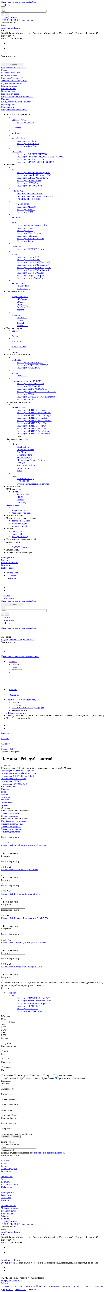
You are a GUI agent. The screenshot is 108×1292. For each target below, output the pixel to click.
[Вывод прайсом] (5, 834)
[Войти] (2, 648)
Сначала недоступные (11, 829)
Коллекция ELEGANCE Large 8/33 (33, 1003)
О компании (7, 1176)
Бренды (4, 1166)
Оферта (4, 1283)
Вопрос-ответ (7, 1213)
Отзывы (4, 1179)
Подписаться (7, 1150)
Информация (7, 1187)
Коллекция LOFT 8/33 (27, 1008)
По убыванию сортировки (13, 821)
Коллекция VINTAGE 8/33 (29, 1011)
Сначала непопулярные (12, 824)
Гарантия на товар (10, 1211)
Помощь (5, 1200)
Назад (16, 664)
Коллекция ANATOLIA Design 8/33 (33, 998)
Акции (4, 1163)
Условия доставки (9, 1208)
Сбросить (15, 1137)
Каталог (5, 1160)
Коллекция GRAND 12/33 (29, 1006)
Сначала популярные (11, 826)
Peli (13, 995)
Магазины (11, 578)
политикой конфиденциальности (46, 1153)
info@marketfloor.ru (10, 28)
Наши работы (12, 572)
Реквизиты (11, 575)
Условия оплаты (8, 1205)
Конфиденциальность (11, 1280)
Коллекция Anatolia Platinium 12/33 (34, 1000)
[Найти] (7, 14)
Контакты (5, 1182)
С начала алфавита (10, 813)
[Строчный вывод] (3, 834)
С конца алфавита (9, 816)
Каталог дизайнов (9, 1184)
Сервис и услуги (9, 1168)
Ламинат (12, 993)
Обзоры (5, 1216)
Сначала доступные (10, 832)
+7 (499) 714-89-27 (10, 17)
